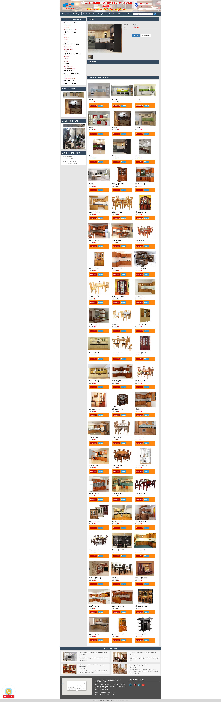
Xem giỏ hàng (146, 35)
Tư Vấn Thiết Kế (89, 14)
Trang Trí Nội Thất (115, 14)
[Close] (84, 683)
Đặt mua (100, 105)
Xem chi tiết (93, 105)
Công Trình (102, 14)
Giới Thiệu (76, 14)
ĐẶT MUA (135, 35)
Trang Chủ (65, 14)
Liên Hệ (127, 14)
